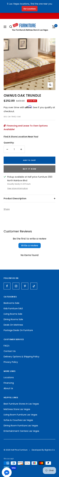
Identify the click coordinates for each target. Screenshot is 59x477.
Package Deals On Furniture (18, 330)
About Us (8, 388)
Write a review (29, 245)
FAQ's (6, 345)
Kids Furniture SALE (13, 308)
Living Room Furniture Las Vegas (20, 414)
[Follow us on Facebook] (7, 286)
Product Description (15, 198)
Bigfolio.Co (50, 450)
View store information (17, 188)
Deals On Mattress (13, 324)
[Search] (10, 26)
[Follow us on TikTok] (33, 286)
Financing (9, 382)
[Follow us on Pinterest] (24, 286)
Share (7, 209)
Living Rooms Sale (13, 313)
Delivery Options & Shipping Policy (21, 356)
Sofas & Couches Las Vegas (18, 420)
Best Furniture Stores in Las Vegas (21, 403)
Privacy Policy (11, 362)
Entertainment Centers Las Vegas (21, 431)
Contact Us (10, 351)
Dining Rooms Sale (13, 319)
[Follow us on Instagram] (16, 286)
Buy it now (29, 169)
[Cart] (53, 26)
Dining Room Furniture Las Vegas (21, 425)
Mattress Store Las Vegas (17, 409)
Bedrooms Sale (11, 303)
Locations (9, 377)
